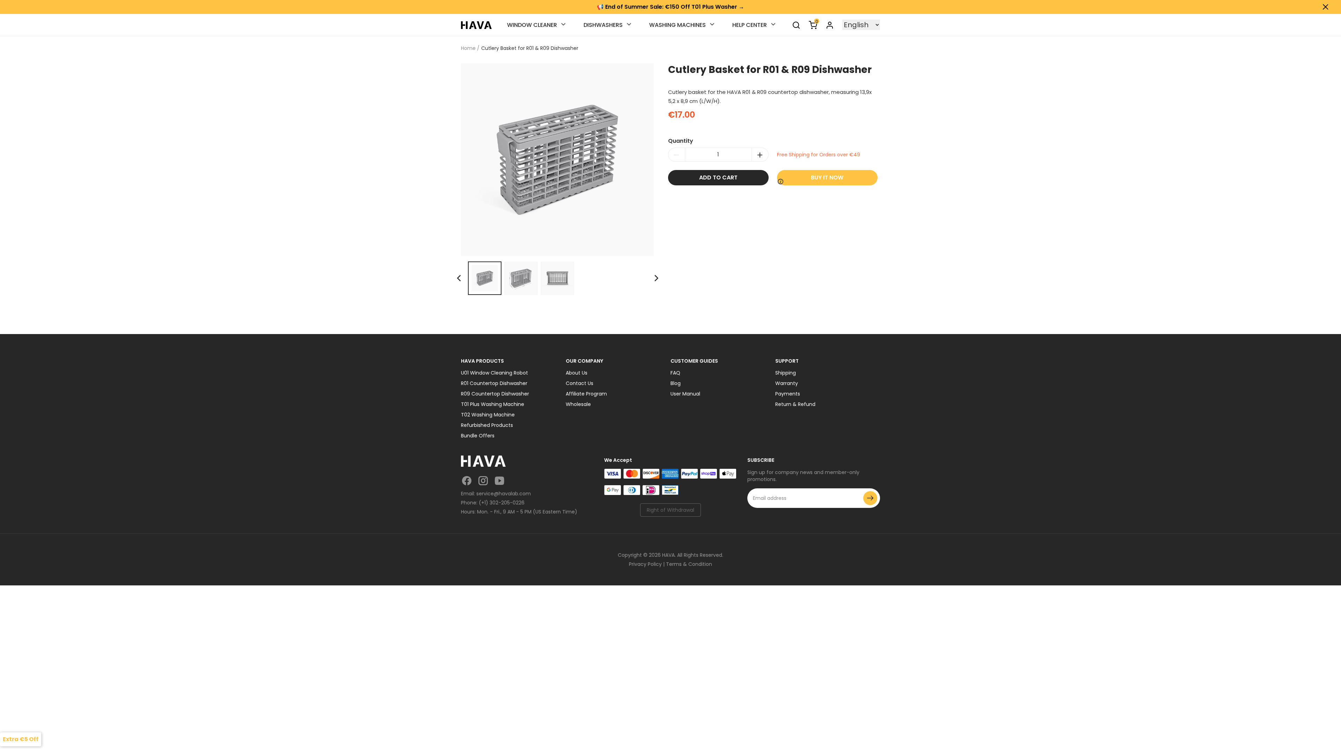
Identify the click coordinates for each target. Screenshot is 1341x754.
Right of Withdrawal (670, 510)
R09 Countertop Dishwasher (495, 394)
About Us (576, 373)
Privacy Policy (645, 564)
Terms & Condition (689, 564)
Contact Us (579, 383)
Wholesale (578, 404)
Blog (675, 383)
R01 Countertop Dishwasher (494, 383)
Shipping (785, 373)
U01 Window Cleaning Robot (494, 373)
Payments (787, 394)
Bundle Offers (477, 436)
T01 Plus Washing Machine (492, 404)
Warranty (786, 383)
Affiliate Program (586, 394)
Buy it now (827, 177)
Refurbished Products (487, 425)
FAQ (675, 373)
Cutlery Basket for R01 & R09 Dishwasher (529, 48)
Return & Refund (795, 404)
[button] (656, 278)
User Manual (685, 394)
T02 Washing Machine (488, 415)
